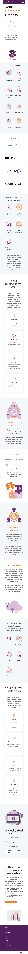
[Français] (25, 952)
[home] (8, 2)
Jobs (6, 935)
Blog (6, 937)
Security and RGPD (9, 944)
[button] (23, 2)
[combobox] (21, 952)
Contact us (7, 928)
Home (6, 934)
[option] (25, 952)
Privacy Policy (8, 945)
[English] (21, 952)
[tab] (14, 842)
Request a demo (8, 938)
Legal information (9, 942)
